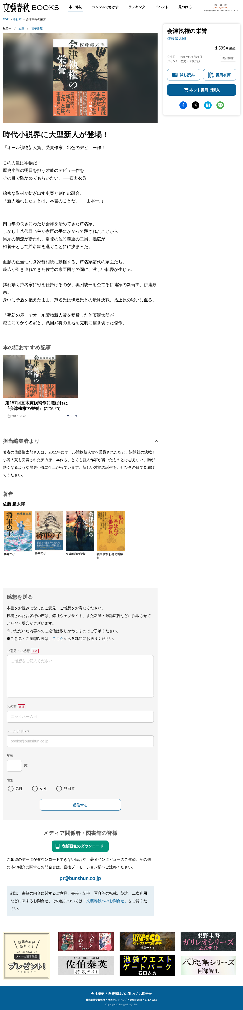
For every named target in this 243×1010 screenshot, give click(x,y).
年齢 (10, 755)
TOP (6, 19)
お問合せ (145, 993)
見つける (185, 7)
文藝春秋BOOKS (31, 7)
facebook (183, 105)
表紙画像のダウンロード (82, 846)
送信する (80, 805)
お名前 (12, 706)
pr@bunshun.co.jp (80, 878)
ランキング (137, 7)
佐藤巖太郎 (176, 38)
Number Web (135, 1000)
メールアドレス (18, 731)
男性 (19, 789)
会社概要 (97, 993)
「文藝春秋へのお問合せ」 (105, 901)
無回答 (69, 789)
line (220, 105)
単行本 (17, 19)
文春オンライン (116, 1000)
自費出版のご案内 (121, 993)
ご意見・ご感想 (18, 651)
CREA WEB (151, 1000)
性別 (10, 780)
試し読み (187, 75)
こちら (58, 639)
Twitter (195, 105)
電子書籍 (37, 28)
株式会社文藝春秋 (95, 1000)
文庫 (21, 28)
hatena (208, 105)
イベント (161, 7)
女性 (43, 789)
